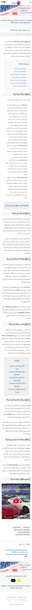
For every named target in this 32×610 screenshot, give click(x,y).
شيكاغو (19, 454)
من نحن (15, 600)
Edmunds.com (23, 146)
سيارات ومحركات (19, 20)
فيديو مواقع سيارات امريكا (19, 86)
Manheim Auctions (11, 307)
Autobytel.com (23, 160)
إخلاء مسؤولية (23, 600)
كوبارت (25, 287)
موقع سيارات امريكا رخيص (24, 532)
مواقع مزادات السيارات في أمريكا (18, 74)
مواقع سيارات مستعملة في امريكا (22, 530)
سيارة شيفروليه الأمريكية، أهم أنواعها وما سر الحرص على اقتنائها (16, 551)
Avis (28, 338)
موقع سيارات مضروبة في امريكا (22, 534)
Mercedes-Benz (13, 465)
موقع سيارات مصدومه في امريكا (18, 80)
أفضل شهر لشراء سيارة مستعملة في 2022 (17, 555)
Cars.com (24, 105)
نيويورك (28, 454)
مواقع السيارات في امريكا (20, 71)
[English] (2, 2)
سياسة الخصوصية (22, 597)
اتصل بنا (9, 600)
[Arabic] (4, 2)
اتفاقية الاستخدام (11, 597)
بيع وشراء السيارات (7, 20)
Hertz (3, 336)
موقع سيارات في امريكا (20, 68)
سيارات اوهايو (26, 527)
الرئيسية (29, 20)
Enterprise (10, 336)
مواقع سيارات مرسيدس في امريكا (18, 83)
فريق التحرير (27, 34)
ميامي (23, 454)
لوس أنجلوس (12, 451)
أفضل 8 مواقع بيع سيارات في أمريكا (14, 205)
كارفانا (28, 405)
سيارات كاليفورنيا (17, 527)
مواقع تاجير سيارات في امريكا (19, 77)
